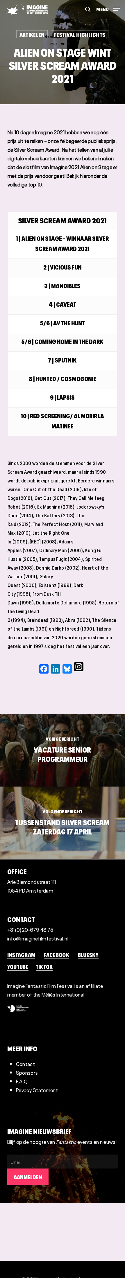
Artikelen (32, 34)
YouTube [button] (17, 966)
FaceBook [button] (56, 954)
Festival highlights (79, 34)
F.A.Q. (22, 1081)
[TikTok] (86, 669)
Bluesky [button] (88, 954)
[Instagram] (79, 669)
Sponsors (27, 1072)
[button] (108, 6)
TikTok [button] (44, 966)
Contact (25, 1063)
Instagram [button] (21, 954)
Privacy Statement (37, 1089)
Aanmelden (28, 1176)
